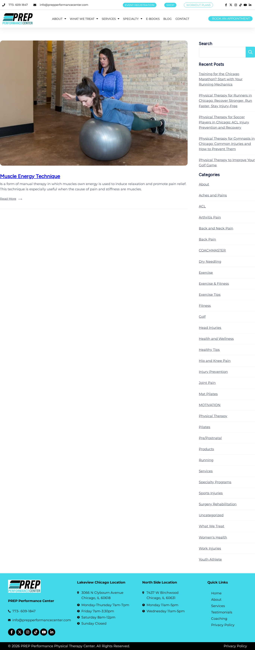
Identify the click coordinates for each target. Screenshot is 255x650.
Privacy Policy (222, 625)
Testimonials (221, 612)
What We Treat (211, 526)
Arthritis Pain (210, 217)
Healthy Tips (209, 350)
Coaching (219, 619)
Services (206, 471)
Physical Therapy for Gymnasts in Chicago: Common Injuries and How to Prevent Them (227, 143)
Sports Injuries (211, 493)
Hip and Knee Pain (215, 361)
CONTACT (182, 19)
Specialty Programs (215, 482)
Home (216, 593)
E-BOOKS (153, 19)
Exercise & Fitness (214, 284)
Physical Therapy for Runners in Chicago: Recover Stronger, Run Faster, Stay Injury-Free (225, 100)
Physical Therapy (213, 416)
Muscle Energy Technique (30, 176)
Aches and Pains (213, 195)
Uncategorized (211, 515)
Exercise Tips (209, 295)
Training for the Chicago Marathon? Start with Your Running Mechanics (220, 79)
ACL (202, 206)
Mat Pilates (208, 394)
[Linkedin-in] (51, 632)
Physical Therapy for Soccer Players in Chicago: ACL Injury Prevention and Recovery (224, 122)
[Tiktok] (35, 632)
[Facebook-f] (11, 632)
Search (205, 43)
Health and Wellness (216, 339)
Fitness (205, 306)
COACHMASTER (212, 250)
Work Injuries (210, 548)
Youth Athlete (210, 559)
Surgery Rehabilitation (218, 504)
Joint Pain (207, 383)
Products (206, 449)
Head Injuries (210, 328)
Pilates (204, 427)
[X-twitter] (19, 632)
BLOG (167, 19)
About (204, 184)
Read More (8, 199)
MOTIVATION (209, 405)
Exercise (206, 273)
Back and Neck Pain (216, 228)
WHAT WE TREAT (82, 19)
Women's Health (213, 537)
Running (206, 460)
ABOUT (57, 19)
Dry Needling (210, 262)
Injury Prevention (213, 372)
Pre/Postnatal (210, 438)
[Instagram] (27, 632)
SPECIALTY (131, 19)
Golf (202, 317)
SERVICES (109, 19)
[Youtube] (43, 632)
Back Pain (207, 239)
